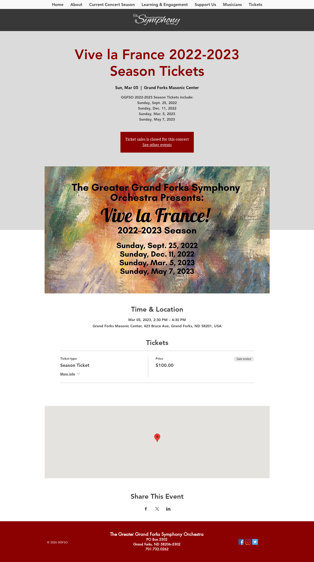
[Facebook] (241, 542)
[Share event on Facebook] (146, 509)
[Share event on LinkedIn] (168, 509)
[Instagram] (248, 542)
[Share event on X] (157, 509)
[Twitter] (255, 542)
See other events (157, 145)
